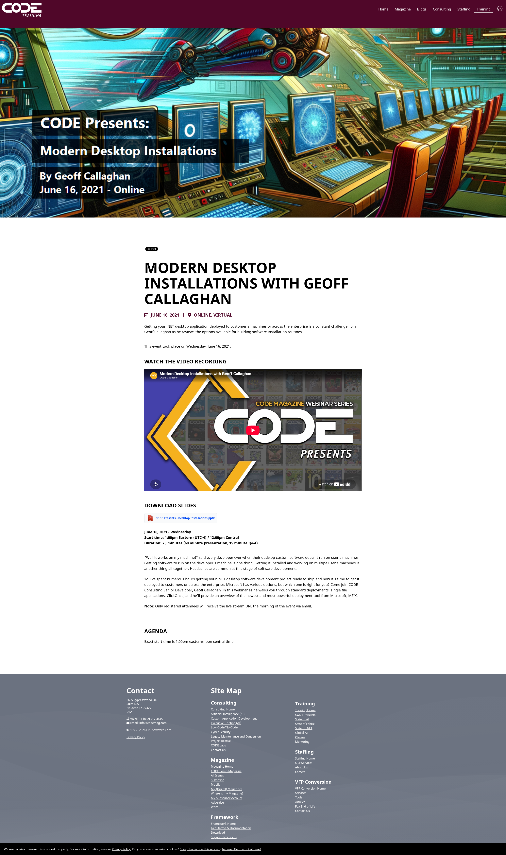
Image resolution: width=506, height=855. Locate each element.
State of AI (302, 719)
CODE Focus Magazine (226, 771)
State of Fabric (304, 724)
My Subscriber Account (226, 798)
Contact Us (218, 750)
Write (214, 807)
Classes (300, 737)
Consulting (442, 9)
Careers (300, 772)
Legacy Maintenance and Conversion (236, 736)
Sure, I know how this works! (200, 849)
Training (484, 9)
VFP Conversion (313, 781)
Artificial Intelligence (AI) (228, 714)
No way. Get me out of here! (241, 849)
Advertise (217, 802)
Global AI (301, 733)
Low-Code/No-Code (224, 727)
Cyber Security (220, 732)
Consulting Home (223, 709)
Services (300, 793)
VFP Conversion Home (310, 788)
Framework (224, 817)
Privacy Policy (135, 737)
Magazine (403, 9)
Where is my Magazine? (227, 793)
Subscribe (217, 780)
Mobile (215, 784)
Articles (300, 802)
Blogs (422, 9)
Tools (298, 797)
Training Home (305, 710)
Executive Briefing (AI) (226, 723)
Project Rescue (221, 741)
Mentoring (302, 741)
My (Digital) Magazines (226, 789)
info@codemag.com (153, 723)
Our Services (303, 763)
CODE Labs (218, 745)
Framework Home (223, 824)
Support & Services (224, 837)
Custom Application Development (234, 718)
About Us (301, 767)
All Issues (217, 775)
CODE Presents (305, 715)
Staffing (463, 9)
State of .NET (303, 728)
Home (383, 9)
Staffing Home (305, 758)
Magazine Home (222, 766)
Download (218, 832)
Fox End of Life (305, 806)
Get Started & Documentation (231, 828)
